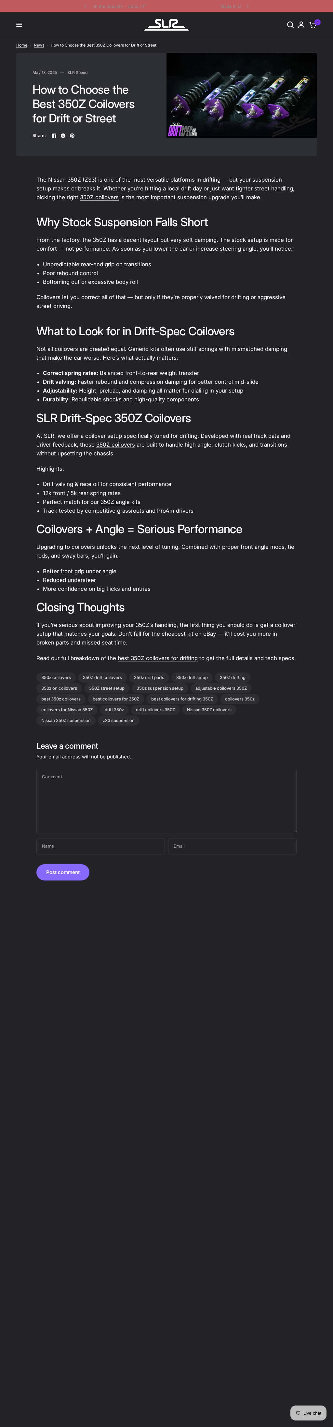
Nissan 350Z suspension (66, 720)
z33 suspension (119, 720)
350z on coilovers (59, 688)
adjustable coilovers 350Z (221, 688)
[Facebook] (54, 136)
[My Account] (301, 24)
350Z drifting (233, 677)
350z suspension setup (160, 688)
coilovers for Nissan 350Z (67, 709)
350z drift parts (149, 677)
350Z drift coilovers (102, 677)
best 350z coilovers (61, 698)
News (39, 45)
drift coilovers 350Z (155, 709)
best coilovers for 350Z (116, 698)
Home (21, 45)
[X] (63, 136)
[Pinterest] (72, 136)
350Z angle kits (120, 502)
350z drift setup (192, 677)
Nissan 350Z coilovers (209, 709)
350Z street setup (107, 688)
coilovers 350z (240, 698)
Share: (39, 135)
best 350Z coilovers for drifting (158, 658)
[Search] (290, 24)
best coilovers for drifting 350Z (182, 698)
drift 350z (114, 709)
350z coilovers (56, 677)
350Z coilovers (99, 197)
